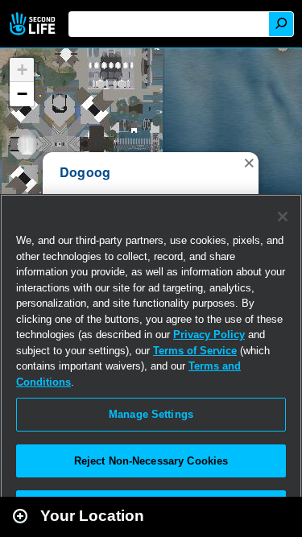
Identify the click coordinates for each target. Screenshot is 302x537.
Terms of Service (195, 351)
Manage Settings (151, 414)
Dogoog (85, 172)
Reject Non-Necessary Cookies (151, 461)
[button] (249, 161)
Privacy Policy (209, 334)
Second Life (34, 23)
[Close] (282, 216)
